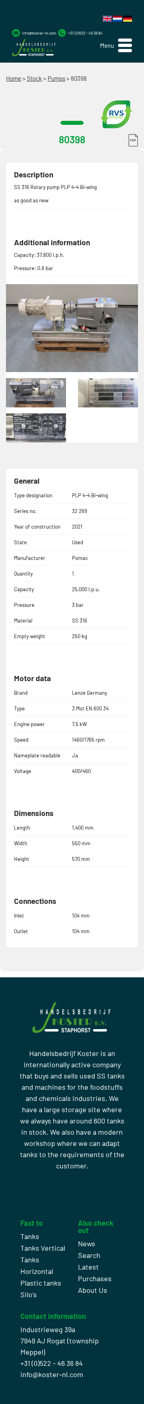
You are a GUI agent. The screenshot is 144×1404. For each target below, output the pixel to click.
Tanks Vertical (42, 1247)
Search (89, 1255)
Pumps (56, 78)
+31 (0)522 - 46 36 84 (85, 33)
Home (13, 78)
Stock (34, 78)
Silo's (28, 1294)
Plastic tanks (40, 1282)
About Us (92, 1290)
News (86, 1243)
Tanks (29, 1236)
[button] (116, 46)
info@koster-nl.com (39, 33)
